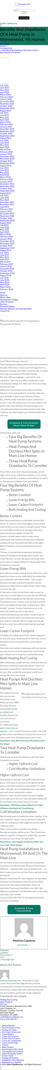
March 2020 (5, 234)
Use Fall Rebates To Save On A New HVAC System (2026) (21, 60)
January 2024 (6, 154)
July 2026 (4, 85)
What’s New (5, 297)
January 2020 (6, 239)
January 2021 (6, 211)
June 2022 (4, 197)
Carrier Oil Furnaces (10, 1036)
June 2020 (4, 227)
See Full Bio (22, 945)
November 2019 (7, 243)
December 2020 (7, 213)
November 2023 (7, 158)
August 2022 (5, 193)
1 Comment (5, 44)
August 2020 (5, 223)
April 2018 (4, 284)
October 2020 (6, 218)
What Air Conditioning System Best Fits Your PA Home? (23, 72)
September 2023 (7, 163)
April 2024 (4, 147)
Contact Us (4, 311)
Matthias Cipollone (4, 951)
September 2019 (7, 248)
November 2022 (7, 186)
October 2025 (6, 106)
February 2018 (6, 289)
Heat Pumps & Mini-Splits (12, 1049)
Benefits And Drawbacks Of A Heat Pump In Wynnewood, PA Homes (19, 51)
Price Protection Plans (11, 1028)
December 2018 (7, 268)
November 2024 (7, 131)
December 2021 (7, 202)
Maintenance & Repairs (11, 1062)
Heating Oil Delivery (10, 1058)
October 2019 (6, 245)
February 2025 (6, 124)
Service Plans (7, 1056)
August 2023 (5, 165)
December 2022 (7, 184)
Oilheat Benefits (8, 1026)
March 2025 (5, 122)
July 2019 (4, 252)
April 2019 (4, 259)
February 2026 (6, 97)
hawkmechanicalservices (11, 980)
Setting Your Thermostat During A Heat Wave (19, 69)
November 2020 (7, 216)
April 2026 (4, 92)
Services (3, 304)
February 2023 (6, 179)
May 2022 (4, 200)
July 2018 (4, 278)
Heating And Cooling (9, 299)
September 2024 (7, 136)
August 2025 (5, 110)
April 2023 (4, 174)
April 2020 (4, 232)
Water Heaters (8, 1047)
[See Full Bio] (29, 944)
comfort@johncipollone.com (11, 1017)
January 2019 (6, 266)
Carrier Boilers (8, 1034)
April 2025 (4, 120)
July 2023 (4, 168)
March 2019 (5, 262)
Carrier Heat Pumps (10, 1043)
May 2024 (4, 145)
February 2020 (6, 236)
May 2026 (4, 90)
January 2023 (6, 181)
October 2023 (6, 161)
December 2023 (7, 156)
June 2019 (4, 255)
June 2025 (4, 115)
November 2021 (7, 204)
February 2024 (6, 152)
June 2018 (4, 280)
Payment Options (7, 306)
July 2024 (4, 140)
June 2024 (4, 143)
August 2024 (5, 138)
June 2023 (4, 170)
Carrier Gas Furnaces (11, 1039)
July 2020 (4, 225)
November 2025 (7, 104)
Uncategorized (6, 48)
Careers (5, 1045)
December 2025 (7, 101)
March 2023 (5, 177)
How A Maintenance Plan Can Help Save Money (20, 76)
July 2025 (4, 113)
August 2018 (5, 275)
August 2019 (5, 250)
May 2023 (4, 172)
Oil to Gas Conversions (11, 1032)
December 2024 (7, 129)
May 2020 (4, 229)
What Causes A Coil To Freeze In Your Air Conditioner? (23, 65)
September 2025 (7, 108)
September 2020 (7, 220)
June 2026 (4, 87)
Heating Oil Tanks (9, 1030)
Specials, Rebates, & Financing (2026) (16, 309)
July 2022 (4, 195)
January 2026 (6, 99)
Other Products (6, 302)
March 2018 (5, 287)
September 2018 (7, 273)
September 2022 (7, 191)
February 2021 (6, 209)
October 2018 (6, 271)
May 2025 (4, 117)
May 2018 (4, 282)
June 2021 (4, 207)
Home (4, 46)
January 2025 (6, 126)
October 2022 (6, 188)
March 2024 (5, 149)
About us (4, 295)
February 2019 (6, 264)
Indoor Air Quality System (12, 1054)
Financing (24, 18)
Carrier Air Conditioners (11, 1041)
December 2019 (7, 241)
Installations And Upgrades (13, 1060)
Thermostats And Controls (12, 1052)
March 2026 (5, 94)
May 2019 (4, 257)
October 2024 (6, 133)
